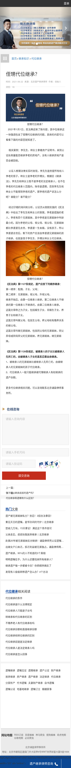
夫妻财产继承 (35, 682)
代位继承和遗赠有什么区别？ (20, 498)
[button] (5, 28)
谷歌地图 (18, 737)
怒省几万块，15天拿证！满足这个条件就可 (29, 528)
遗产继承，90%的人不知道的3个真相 (25, 553)
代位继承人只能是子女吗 (19, 610)
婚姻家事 (47, 689)
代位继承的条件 (14, 598)
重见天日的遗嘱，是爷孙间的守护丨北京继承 (30, 522)
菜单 (66, 3)
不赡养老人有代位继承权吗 (20, 623)
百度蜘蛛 (29, 734)
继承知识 (24, 58)
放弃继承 (10, 676)
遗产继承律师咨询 (41, 763)
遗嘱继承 (10, 670)
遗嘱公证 (10, 689)
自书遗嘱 (49, 682)
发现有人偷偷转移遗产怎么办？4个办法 (27, 571)
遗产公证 (44, 670)
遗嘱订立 (35, 689)
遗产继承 (33, 676)
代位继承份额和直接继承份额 (21, 629)
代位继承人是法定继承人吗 (20, 648)
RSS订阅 (18, 734)
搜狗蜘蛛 (50, 734)
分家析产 (10, 682)
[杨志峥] (35, 28)
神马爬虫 (40, 734)
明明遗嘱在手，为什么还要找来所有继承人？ (30, 559)
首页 (14, 58)
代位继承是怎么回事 (16, 654)
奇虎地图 (61, 734)
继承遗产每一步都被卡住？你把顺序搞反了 (28, 565)
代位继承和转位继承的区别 (20, 635)
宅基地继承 (23, 689)
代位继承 (36, 58)
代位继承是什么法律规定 (19, 604)
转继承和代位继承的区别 (19, 616)
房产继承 (22, 676)
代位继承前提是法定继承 (19, 641)
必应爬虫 (29, 737)
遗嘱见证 (22, 670)
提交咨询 (23, 476)
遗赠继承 (33, 670)
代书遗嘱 (22, 682)
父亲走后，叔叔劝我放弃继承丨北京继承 (27, 534)
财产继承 (56, 670)
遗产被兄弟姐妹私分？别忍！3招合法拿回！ (29, 515)
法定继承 (44, 676)
